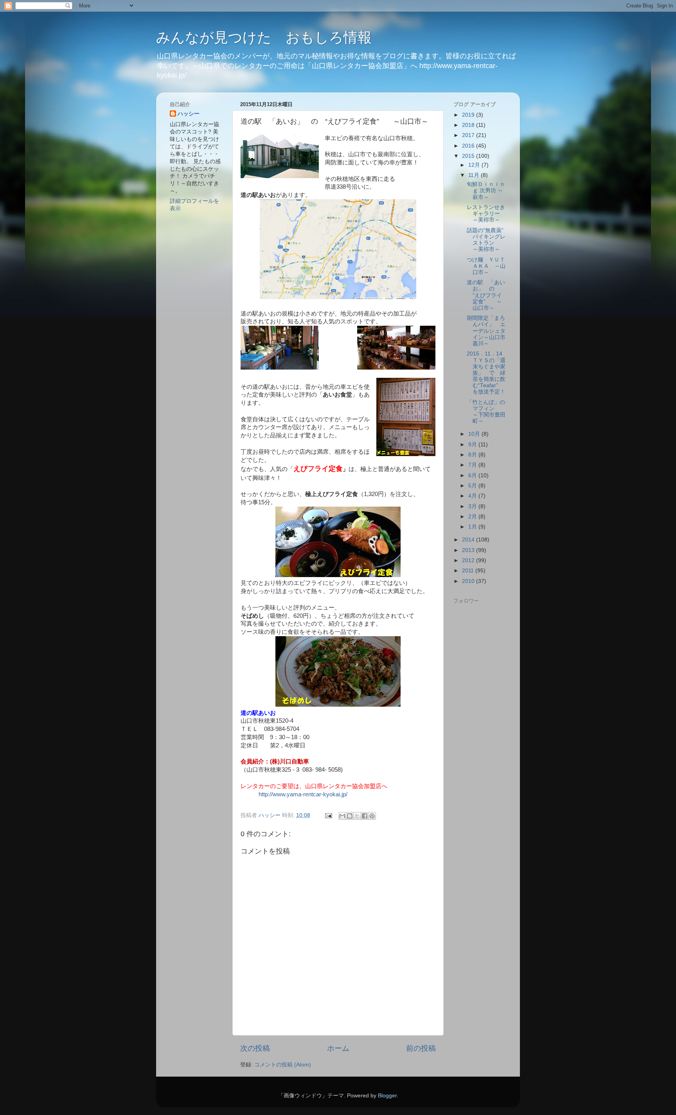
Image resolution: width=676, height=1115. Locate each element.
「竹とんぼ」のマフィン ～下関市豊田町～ (489, 411)
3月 (473, 506)
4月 (473, 496)
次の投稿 (255, 1048)
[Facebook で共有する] (365, 816)
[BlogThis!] (350, 816)
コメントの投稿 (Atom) (282, 1065)
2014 (469, 540)
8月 (473, 455)
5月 (473, 486)
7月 (473, 465)
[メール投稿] (328, 815)
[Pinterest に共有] (372, 816)
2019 (469, 115)
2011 (468, 571)
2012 (469, 560)
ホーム (338, 1048)
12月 (475, 165)
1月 (473, 527)
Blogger (387, 1096)
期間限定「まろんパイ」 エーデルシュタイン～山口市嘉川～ (486, 330)
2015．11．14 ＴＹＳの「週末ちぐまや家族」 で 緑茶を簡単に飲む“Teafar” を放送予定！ (489, 373)
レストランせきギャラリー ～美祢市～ (486, 213)
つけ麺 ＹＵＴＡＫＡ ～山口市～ (486, 266)
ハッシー (189, 114)
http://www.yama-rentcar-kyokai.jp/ (303, 794)
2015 (469, 156)
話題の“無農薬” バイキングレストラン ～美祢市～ (488, 240)
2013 (469, 550)
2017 (469, 135)
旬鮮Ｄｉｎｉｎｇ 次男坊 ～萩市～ (486, 190)
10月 (475, 434)
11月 (474, 175)
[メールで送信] (342, 816)
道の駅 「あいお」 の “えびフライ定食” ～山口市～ (486, 295)
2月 (473, 517)
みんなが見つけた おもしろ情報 (264, 37)
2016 (469, 146)
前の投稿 (421, 1048)
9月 (473, 444)
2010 (469, 581)
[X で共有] (357, 816)
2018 (469, 125)
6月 (473, 475)
